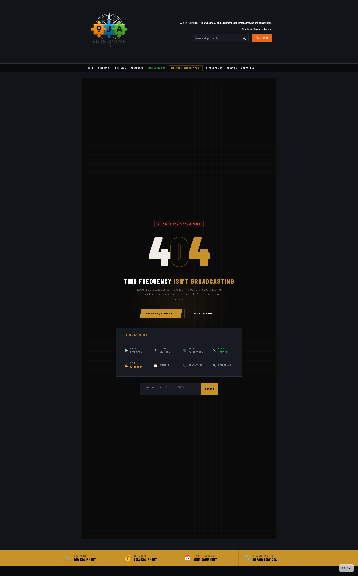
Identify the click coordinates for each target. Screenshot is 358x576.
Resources (137, 68)
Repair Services (156, 68)
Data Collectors (193, 350)
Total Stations (162, 350)
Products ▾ (104, 68)
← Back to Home (201, 313)
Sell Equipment (133, 365)
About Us (232, 68)
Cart (264, 37)
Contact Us (248, 68)
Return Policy (214, 68)
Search (209, 388)
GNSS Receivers (133, 350)
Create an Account (263, 29)
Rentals (161, 365)
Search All (221, 365)
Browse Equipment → (161, 313)
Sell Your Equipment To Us (186, 68)
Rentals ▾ (120, 68)
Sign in (245, 29)
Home (91, 68)
